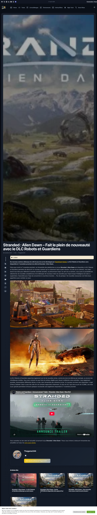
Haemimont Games (61, 262)
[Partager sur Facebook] (5, 267)
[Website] (25, 455)
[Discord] (15, 1)
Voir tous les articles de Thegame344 (37, 461)
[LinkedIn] (9, 1)
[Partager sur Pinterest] (5, 275)
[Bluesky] (11, 1)
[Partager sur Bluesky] (5, 279)
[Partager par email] (5, 291)
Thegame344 (30, 451)
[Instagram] (6, 1)
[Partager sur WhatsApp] (5, 287)
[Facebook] (2, 1)
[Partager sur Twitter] (5, 263)
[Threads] (13, 1)
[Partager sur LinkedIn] (5, 271)
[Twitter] (4, 1)
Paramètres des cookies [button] (79, 512)
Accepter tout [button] (91, 512)
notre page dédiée (30, 443)
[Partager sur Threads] (5, 283)
